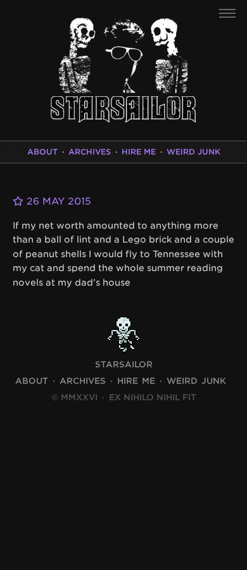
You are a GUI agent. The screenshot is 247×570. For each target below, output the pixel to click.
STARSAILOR (124, 364)
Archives (89, 151)
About (42, 151)
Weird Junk (193, 151)
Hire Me (139, 151)
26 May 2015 (57, 201)
